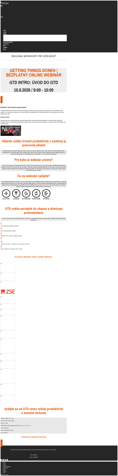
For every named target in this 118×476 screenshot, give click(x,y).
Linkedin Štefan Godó (25, 425)
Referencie (6, 44)
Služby (4, 34)
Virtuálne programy (10, 40)
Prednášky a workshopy (11, 37)
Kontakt (5, 47)
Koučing (7, 39)
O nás (4, 32)
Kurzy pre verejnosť (8, 42)
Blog (4, 45)
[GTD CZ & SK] (5, 6)
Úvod (4, 30)
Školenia (7, 35)
